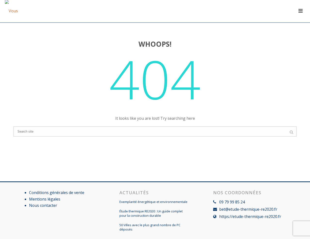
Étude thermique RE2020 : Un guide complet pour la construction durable (151, 213)
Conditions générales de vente (56, 192)
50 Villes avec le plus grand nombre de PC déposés (149, 227)
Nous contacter (43, 205)
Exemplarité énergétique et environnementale (153, 202)
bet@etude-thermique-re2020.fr (248, 209)
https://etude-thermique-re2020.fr (250, 216)
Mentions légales (44, 199)
